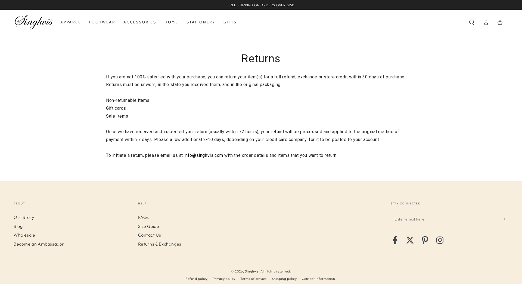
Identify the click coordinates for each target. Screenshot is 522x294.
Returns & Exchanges (159, 244)
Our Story (24, 217)
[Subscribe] (505, 219)
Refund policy (196, 279)
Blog (18, 226)
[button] (472, 22)
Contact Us (149, 235)
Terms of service (253, 279)
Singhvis (252, 271)
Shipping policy (284, 279)
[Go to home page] (34, 22)
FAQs (143, 217)
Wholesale (24, 235)
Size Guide (148, 226)
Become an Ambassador (39, 244)
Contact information (318, 279)
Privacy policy (224, 279)
